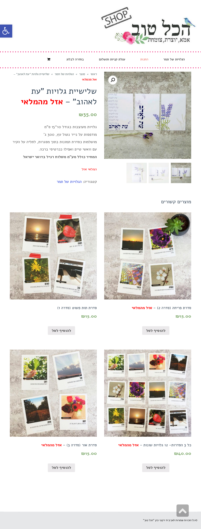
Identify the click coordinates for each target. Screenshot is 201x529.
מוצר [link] (82, 74)
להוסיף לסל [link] (155, 330)
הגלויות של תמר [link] (64, 74)
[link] (6, 31)
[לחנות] (49, 59)
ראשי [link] (93, 74)
